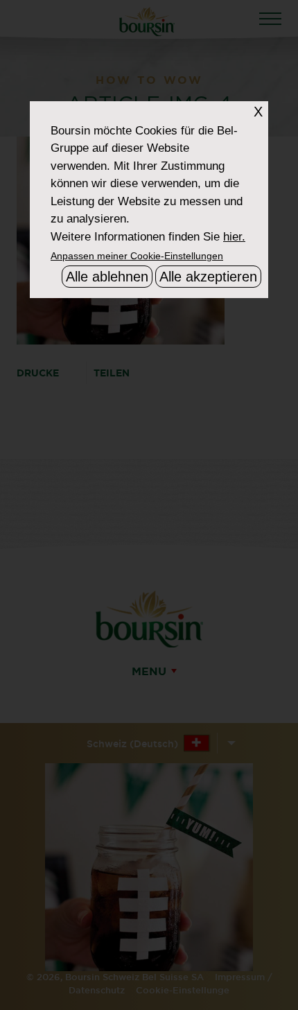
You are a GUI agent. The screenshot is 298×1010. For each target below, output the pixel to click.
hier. (234, 236)
